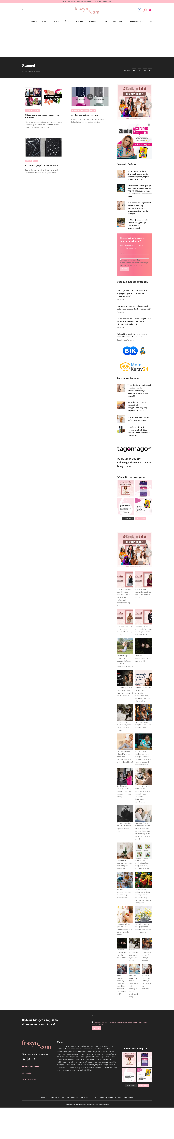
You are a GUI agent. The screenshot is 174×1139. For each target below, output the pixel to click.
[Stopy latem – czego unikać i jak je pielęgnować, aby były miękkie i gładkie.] (121, 405)
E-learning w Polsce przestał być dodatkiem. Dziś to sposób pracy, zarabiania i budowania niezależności (142, 794)
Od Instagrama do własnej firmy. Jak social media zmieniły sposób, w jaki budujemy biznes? (125, 756)
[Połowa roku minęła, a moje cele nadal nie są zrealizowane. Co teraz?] (125, 813)
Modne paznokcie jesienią (84, 115)
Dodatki (28, 161)
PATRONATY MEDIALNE (80, 1097)
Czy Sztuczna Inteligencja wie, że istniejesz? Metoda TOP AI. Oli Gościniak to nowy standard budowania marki (139, 191)
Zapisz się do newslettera (110, 1097)
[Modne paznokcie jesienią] (90, 96)
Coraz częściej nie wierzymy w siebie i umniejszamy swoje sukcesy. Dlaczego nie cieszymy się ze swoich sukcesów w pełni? (143, 831)
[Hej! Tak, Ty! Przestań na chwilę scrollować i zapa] (143, 488)
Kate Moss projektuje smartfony (41, 165)
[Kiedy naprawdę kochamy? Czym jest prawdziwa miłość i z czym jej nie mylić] (122, 969)
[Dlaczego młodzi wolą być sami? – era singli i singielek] (143, 712)
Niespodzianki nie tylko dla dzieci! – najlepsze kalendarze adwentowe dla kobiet (124, 929)
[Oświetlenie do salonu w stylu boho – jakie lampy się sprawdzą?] (125, 851)
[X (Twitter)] (139, 70)
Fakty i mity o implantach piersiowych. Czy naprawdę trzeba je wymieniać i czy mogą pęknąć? (139, 208)
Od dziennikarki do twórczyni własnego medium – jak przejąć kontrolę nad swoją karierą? (125, 791)
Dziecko (79, 21)
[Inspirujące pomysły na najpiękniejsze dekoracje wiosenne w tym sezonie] (143, 914)
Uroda (56, 21)
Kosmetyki (29, 110)
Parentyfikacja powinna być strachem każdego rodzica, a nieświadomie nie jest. (125, 661)
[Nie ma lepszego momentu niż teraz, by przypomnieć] (125, 506)
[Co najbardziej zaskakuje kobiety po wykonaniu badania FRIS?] (143, 579)
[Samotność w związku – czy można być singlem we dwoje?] (125, 712)
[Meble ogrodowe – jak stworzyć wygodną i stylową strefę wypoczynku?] (121, 222)
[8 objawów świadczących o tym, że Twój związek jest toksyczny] (147, 969)
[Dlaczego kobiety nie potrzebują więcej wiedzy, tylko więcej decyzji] (125, 617)
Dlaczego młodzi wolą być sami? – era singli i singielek (143, 725)
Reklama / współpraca (84, 1)
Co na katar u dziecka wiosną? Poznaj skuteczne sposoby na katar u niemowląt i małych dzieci (134, 321)
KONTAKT (45, 1097)
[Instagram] (150, 10)
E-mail (122, 253)
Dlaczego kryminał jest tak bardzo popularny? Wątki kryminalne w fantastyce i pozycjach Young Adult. (124, 597)
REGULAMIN (128, 1097)
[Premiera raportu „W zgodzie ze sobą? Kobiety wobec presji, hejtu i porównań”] (125, 678)
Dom (105, 21)
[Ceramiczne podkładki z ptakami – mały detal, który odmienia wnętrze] (143, 851)
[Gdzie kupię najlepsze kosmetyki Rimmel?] (43, 96)
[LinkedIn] (150, 70)
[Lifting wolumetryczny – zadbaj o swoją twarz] (121, 419)
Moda (43, 21)
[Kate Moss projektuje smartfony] (43, 147)
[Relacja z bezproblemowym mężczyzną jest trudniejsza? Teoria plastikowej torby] (134, 969)
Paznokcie (84, 110)
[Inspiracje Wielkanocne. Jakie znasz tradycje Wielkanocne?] (125, 880)
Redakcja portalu (69, 1)
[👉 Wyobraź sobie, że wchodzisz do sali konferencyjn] (143, 506)
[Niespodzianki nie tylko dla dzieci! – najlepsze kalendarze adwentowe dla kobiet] (125, 914)
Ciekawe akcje (135, 21)
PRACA (93, 1097)
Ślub (67, 21)
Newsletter (107, 1)
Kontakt (98, 1)
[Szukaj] (151, 21)
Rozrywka (117, 21)
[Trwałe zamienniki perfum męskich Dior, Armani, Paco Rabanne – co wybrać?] (121, 430)
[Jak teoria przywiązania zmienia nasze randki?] (143, 646)
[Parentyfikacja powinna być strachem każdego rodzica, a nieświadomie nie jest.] (125, 646)
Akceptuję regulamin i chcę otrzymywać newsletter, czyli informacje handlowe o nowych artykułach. (134, 262)
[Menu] (23, 10)
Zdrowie (92, 21)
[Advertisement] (84, 41)
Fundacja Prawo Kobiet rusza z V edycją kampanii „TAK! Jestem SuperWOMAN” (132, 293)
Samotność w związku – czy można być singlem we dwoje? (133, 955)
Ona (33, 21)
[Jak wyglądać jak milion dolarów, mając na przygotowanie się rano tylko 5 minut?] (143, 617)
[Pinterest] (145, 10)
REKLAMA (65, 1097)
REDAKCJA (55, 1097)
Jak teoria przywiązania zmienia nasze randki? (143, 658)
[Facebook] (139, 10)
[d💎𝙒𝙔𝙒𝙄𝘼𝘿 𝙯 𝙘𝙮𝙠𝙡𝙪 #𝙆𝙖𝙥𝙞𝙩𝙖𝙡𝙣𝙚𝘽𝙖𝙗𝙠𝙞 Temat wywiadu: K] (125, 488)
